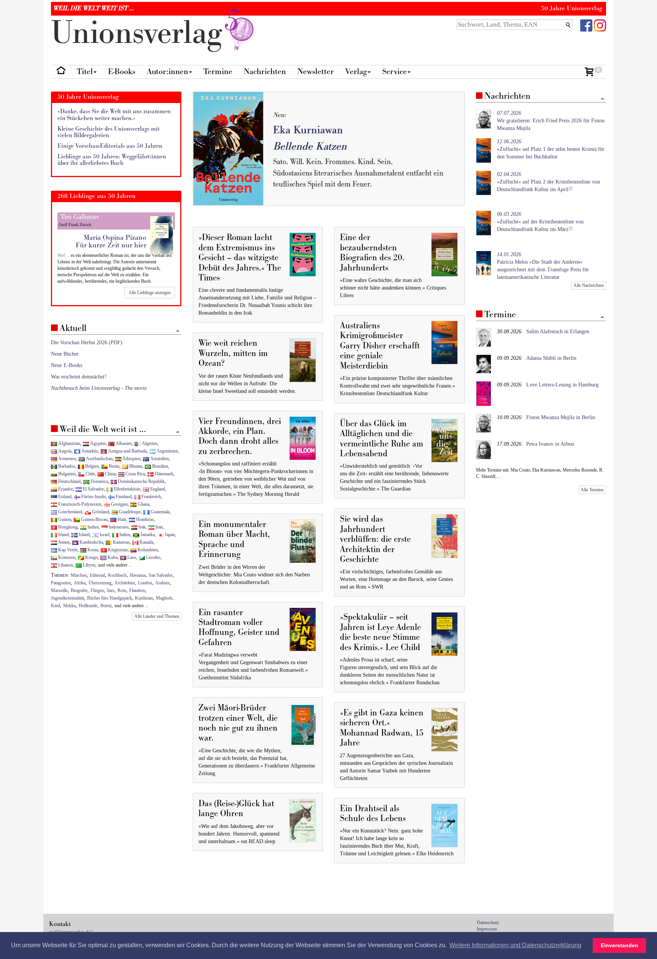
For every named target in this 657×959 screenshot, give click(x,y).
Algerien (149, 443)
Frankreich (150, 496)
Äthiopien (130, 458)
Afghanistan (68, 443)
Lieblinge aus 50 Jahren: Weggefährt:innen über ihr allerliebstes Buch (111, 160)
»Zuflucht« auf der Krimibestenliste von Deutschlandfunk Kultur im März (540, 221)
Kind (55, 605)
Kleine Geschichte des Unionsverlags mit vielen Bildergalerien (108, 132)
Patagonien (61, 583)
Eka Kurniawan (308, 130)
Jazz (110, 590)
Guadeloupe (129, 511)
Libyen (88, 565)
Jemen (63, 542)
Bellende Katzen (310, 146)
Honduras (144, 519)
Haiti (121, 519)
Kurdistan (144, 598)
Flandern (137, 590)
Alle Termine (592, 489)
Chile (89, 473)
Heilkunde (88, 605)
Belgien (91, 466)
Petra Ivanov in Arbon (550, 444)
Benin (113, 466)
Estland (64, 496)
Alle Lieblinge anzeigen (150, 292)
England (157, 489)
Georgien (119, 504)
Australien (159, 458)
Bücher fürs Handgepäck (109, 598)
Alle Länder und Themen (156, 616)
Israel (104, 534)
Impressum (487, 929)
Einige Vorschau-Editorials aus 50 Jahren (109, 146)
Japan (169, 534)
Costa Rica (134, 473)
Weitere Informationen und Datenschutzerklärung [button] (515, 945)
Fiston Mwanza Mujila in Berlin (560, 417)
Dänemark (163, 473)
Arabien (162, 583)
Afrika (80, 583)
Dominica (98, 481)
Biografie (79, 590)
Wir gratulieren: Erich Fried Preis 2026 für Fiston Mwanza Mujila (551, 120)
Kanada (145, 542)
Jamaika (147, 534)
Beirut (105, 605)
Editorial (97, 575)
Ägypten (97, 443)
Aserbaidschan (99, 458)
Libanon (65, 565)
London (145, 583)
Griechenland (69, 511)
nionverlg (141, 33)
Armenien (66, 458)
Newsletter (315, 71)
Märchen (79, 575)
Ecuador (65, 489)
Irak (141, 527)
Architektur (124, 583)
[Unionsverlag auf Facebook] (586, 25)
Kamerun (121, 542)
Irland (63, 534)
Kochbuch (117, 575)
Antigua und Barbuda (127, 451)
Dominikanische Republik (141, 481)
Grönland (100, 511)
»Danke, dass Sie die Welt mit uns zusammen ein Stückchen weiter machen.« (114, 115)
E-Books (121, 71)
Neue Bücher (65, 354)
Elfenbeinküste (126, 489)
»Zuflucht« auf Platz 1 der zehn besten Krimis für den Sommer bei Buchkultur (551, 149)
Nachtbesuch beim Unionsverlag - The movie (99, 388)
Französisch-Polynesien (79, 504)
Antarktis (89, 451)
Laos (131, 557)
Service (394, 71)
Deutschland (69, 481)
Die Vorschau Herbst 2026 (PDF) (86, 342)
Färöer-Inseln (93, 496)
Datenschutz (488, 922)
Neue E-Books (66, 365)
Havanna (138, 575)
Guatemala (159, 511)
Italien (124, 534)
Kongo (91, 557)
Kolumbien (147, 549)
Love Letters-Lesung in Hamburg (562, 385)
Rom (121, 590)
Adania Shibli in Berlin (551, 358)
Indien (92, 527)
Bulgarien (66, 473)
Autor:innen (167, 71)
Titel (85, 71)
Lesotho (152, 557)
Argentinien (167, 451)
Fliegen (97, 590)
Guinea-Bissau (94, 519)
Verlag (356, 71)
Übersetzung (100, 583)
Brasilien (159, 466)
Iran (158, 527)
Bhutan (135, 466)
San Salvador (161, 575)
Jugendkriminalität (67, 598)
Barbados (66, 466)
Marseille (59, 590)
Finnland (123, 496)
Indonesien (118, 527)
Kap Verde (67, 549)
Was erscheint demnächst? (78, 377)
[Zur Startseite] (61, 72)
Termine (217, 71)
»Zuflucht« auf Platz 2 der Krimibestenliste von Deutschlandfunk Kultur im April (548, 181)
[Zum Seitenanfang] (602, 99)
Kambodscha (90, 542)
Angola (64, 451)
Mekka (69, 605)
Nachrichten (265, 71)
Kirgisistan (117, 549)
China (110, 473)
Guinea (64, 519)
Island (84, 534)
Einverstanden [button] (619, 945)
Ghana (142, 504)
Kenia (92, 549)
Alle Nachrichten (588, 285)
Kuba (111, 557)
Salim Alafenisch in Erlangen (557, 331)
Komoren (66, 557)
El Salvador (93, 489)
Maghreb (164, 598)
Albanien (123, 443)
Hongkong (67, 527)
